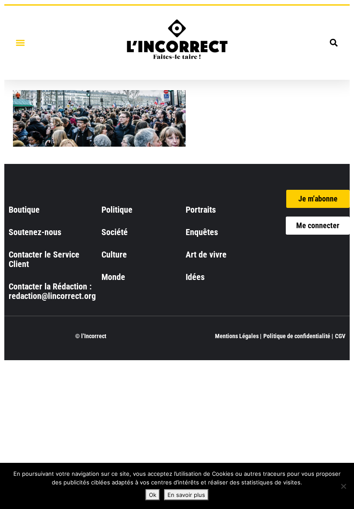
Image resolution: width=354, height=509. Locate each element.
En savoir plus (186, 494)
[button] (20, 42)
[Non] (343, 486)
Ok (152, 494)
